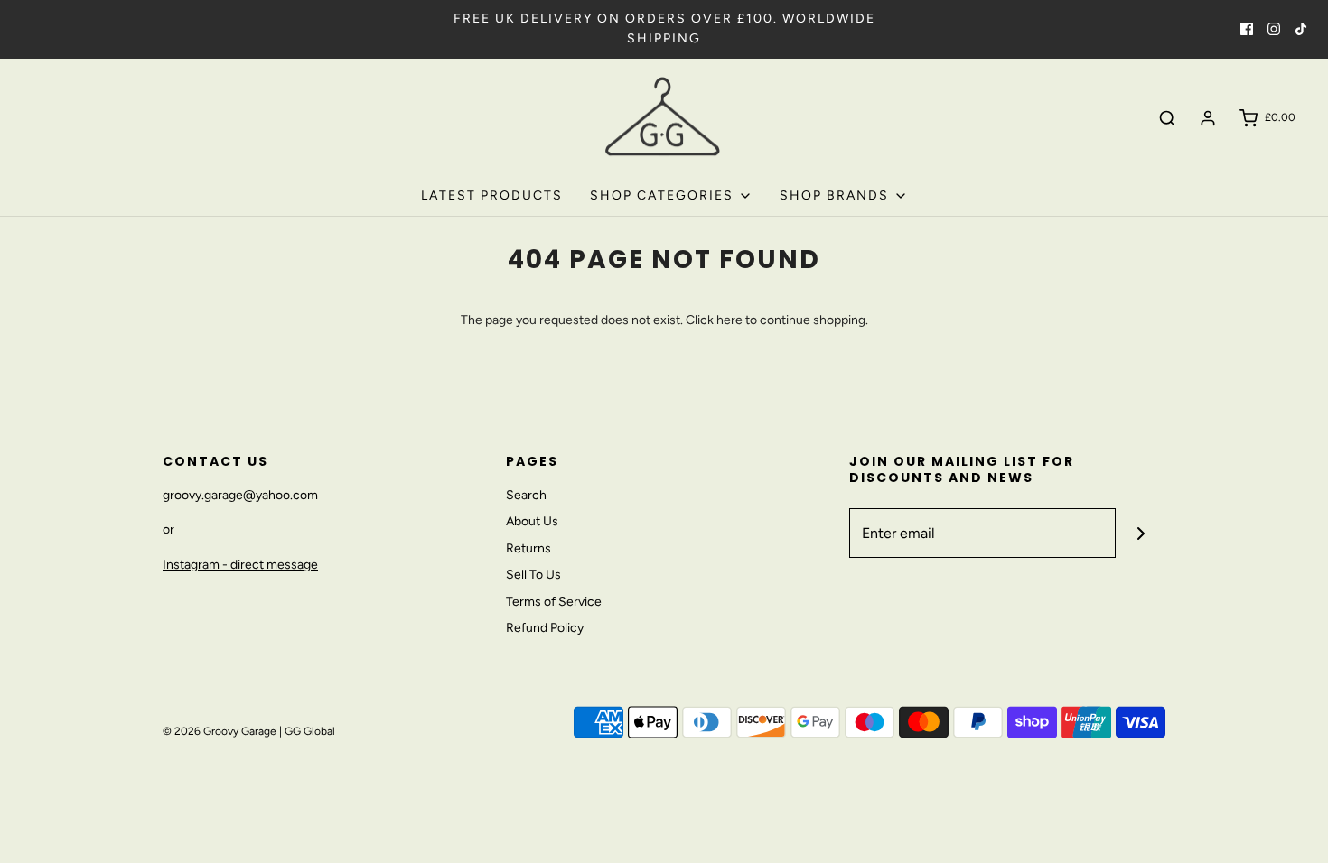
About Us (532, 521)
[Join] (1140, 533)
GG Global (310, 731)
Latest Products (492, 195)
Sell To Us (533, 574)
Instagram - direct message (240, 564)
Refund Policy (545, 628)
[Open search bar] (1167, 118)
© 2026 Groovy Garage (219, 731)
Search (526, 495)
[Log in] (1208, 118)
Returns (528, 548)
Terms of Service (554, 601)
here (729, 320)
